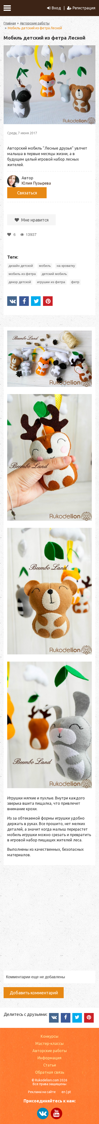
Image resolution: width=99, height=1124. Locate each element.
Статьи (49, 1065)
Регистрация (84, 8)
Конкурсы (49, 1036)
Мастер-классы (49, 1043)
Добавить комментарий (34, 992)
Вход (56, 8)
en (63, 1092)
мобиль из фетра (22, 274)
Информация (49, 1058)
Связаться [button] (27, 192)
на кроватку (66, 266)
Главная (10, 23)
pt (69, 1092)
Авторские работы (35, 23)
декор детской (20, 282)
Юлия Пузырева (36, 183)
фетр (75, 282)
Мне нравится (34, 219)
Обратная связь (49, 1072)
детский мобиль (54, 274)
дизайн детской (21, 266)
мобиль (45, 266)
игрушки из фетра (51, 282)
